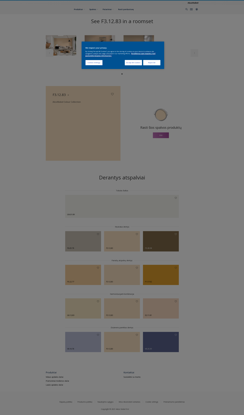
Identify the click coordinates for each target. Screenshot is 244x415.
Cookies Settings (94, 63)
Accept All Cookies (133, 63)
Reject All (151, 63)
